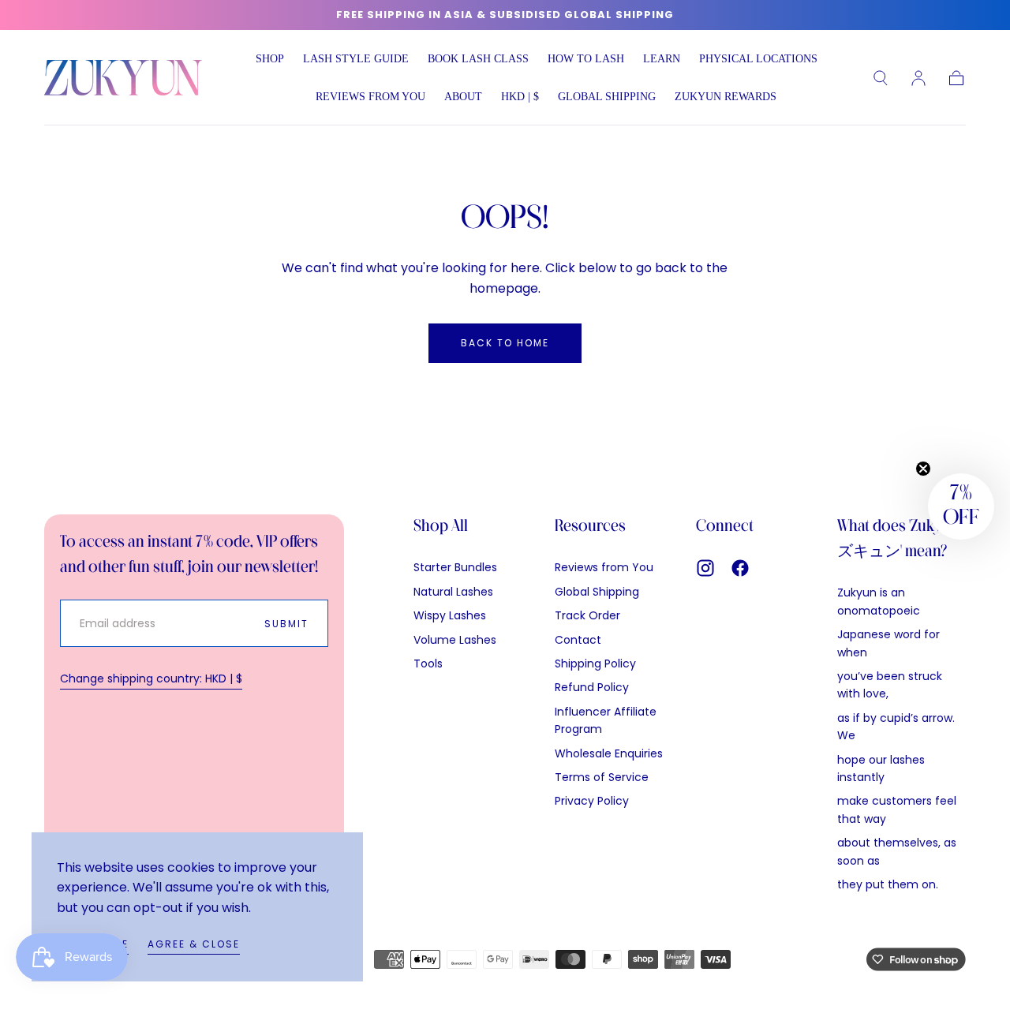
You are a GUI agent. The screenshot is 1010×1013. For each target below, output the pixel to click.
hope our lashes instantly (881, 768)
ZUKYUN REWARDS (725, 97)
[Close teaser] (923, 469)
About (463, 97)
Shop (270, 59)
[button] (520, 100)
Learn (661, 59)
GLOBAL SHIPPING (607, 97)
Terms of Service (602, 777)
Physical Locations (758, 59)
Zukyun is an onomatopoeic (878, 601)
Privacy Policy (592, 801)
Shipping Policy (595, 663)
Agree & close (194, 944)
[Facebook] (740, 568)
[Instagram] (705, 568)
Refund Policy (592, 687)
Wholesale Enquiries (609, 753)
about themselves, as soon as (896, 851)
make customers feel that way (896, 809)
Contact (578, 640)
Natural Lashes (453, 592)
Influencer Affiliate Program (605, 720)
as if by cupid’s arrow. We (896, 726)
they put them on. (887, 884)
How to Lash (586, 59)
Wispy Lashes (449, 615)
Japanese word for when (888, 643)
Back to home (505, 343)
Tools (428, 663)
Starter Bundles (455, 567)
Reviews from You (370, 97)
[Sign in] (918, 78)
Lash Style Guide (356, 59)
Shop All (440, 526)
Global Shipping (597, 592)
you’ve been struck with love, (889, 684)
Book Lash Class (478, 59)
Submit (286, 623)
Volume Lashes (454, 640)
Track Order (587, 615)
